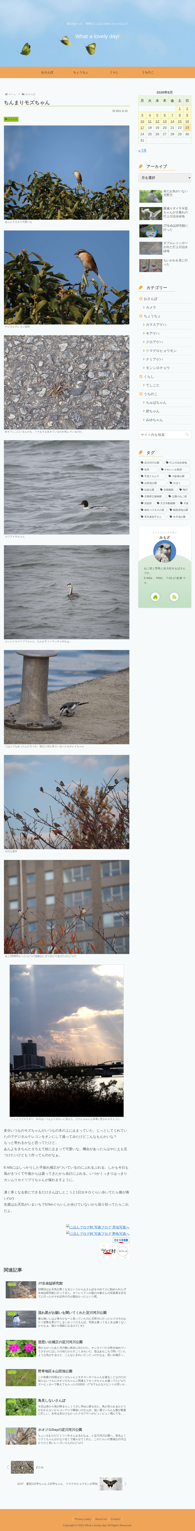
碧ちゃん (153, 411)
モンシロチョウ (158, 368)
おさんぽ (12, 119)
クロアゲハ (154, 342)
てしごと (153, 385)
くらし (149, 377)
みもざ (164, 537)
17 (142, 128)
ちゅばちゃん (156, 402)
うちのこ (150, 394)
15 (180, 121)
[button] (187, 434)
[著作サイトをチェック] (155, 597)
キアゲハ (153, 333)
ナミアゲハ (154, 359)
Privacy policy (83, 1519)
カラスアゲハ (156, 325)
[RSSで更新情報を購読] (174, 597)
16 (187, 121)
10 (142, 121)
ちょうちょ (152, 316)
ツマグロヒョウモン (161, 351)
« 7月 (142, 150)
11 (150, 121)
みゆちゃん (154, 420)
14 (172, 121)
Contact (115, 1519)
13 (165, 121)
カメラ (151, 307)
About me (101, 1519)
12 (157, 121)
